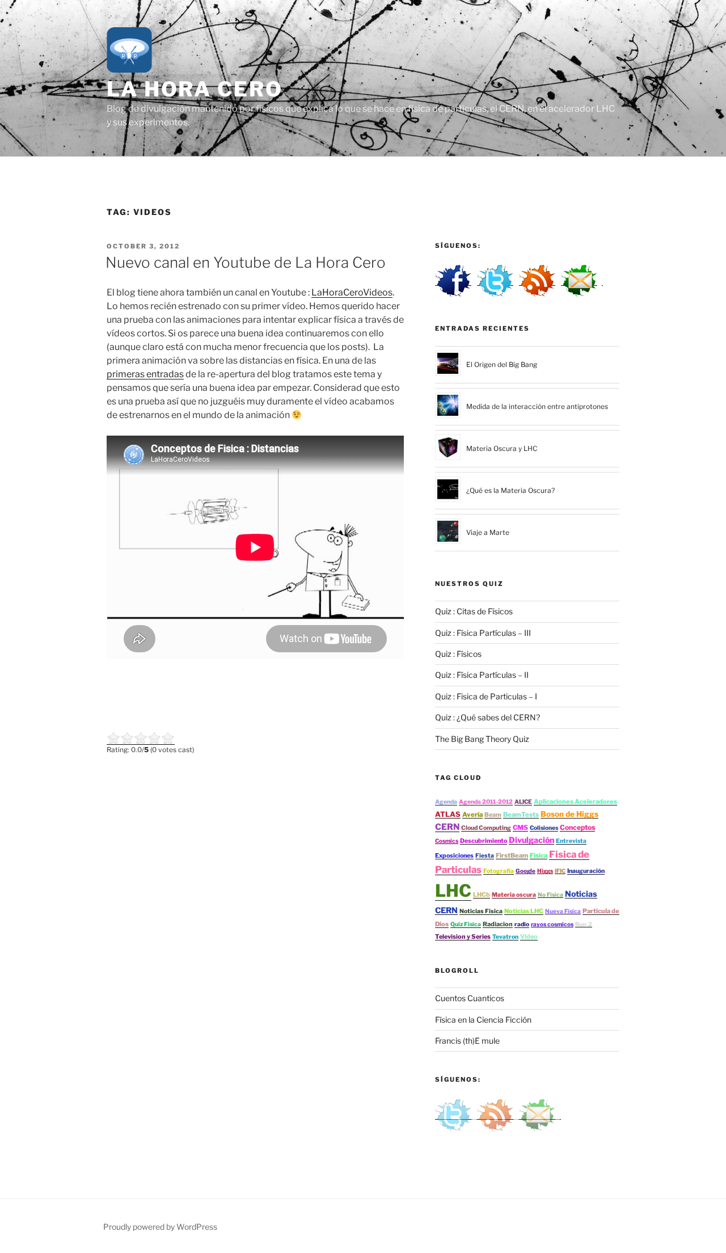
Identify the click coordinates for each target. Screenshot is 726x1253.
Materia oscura (514, 894)
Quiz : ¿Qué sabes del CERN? (487, 717)
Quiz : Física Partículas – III (483, 633)
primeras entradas (145, 374)
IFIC (560, 870)
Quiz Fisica (465, 924)
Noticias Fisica (481, 911)
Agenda (446, 801)
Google (525, 870)
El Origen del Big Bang (501, 364)
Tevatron (505, 936)
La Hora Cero (195, 89)
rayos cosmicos (552, 924)
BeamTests (521, 815)
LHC (453, 890)
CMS (520, 828)
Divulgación (531, 840)
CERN (447, 826)
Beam (492, 815)
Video (529, 936)
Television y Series (463, 936)
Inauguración (586, 871)
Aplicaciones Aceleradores (575, 801)
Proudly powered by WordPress (160, 1226)
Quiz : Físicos (458, 654)
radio (521, 924)
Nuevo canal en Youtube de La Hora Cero (245, 262)
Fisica (538, 855)
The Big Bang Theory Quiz (482, 739)
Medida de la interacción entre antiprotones (537, 406)
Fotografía (498, 871)
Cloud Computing (486, 828)
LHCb (481, 894)
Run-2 (583, 924)
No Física (550, 894)
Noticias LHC (523, 911)
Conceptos (577, 827)
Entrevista (571, 841)
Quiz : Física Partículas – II (482, 675)
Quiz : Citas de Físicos (474, 611)
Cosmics (446, 840)
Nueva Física (563, 911)
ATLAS (448, 814)
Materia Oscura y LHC (501, 448)
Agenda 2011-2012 (486, 801)
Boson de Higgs (569, 814)
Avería (472, 815)
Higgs (545, 870)
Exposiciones (454, 855)
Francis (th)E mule (467, 1040)
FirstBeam (512, 855)
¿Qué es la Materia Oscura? (510, 490)
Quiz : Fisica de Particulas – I (486, 696)
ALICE (523, 801)
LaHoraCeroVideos (351, 292)
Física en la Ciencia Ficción (483, 1019)
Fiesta (484, 855)
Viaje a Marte (487, 532)
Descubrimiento (483, 841)
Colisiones (544, 828)
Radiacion (498, 924)
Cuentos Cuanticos (469, 998)
